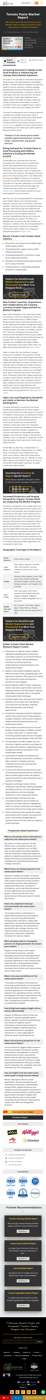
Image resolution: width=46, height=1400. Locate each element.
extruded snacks (8, 191)
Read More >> (23, 1231)
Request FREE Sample (35, 1398)
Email (7, 1398)
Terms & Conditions (22, 1355)
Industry (16, 1352)
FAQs (24, 1359)
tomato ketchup (8, 125)
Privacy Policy (37, 1355)
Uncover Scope (19, 295)
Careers (37, 1352)
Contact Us (27, 1352)
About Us (7, 1352)
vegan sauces (26, 231)
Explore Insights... (26, 3)
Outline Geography (20, 489)
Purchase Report (20, 1117)
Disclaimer (8, 1355)
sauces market (35, 347)
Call (18, 1398)
